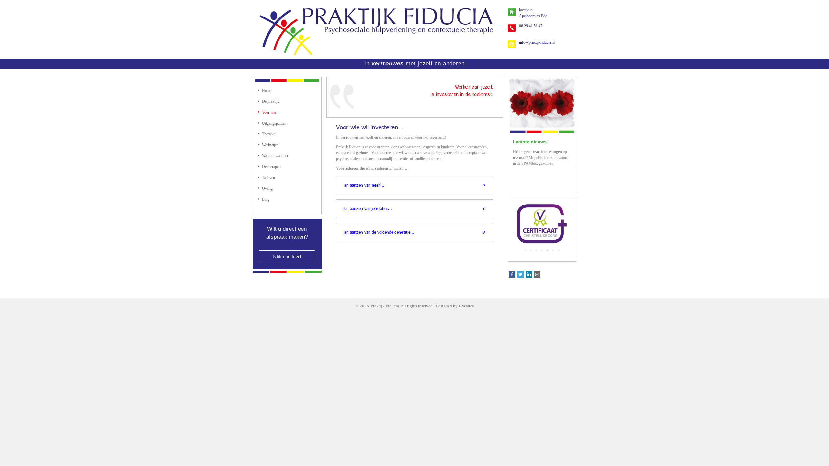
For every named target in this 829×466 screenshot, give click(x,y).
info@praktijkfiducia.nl (537, 42)
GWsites (466, 306)
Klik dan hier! (287, 256)
